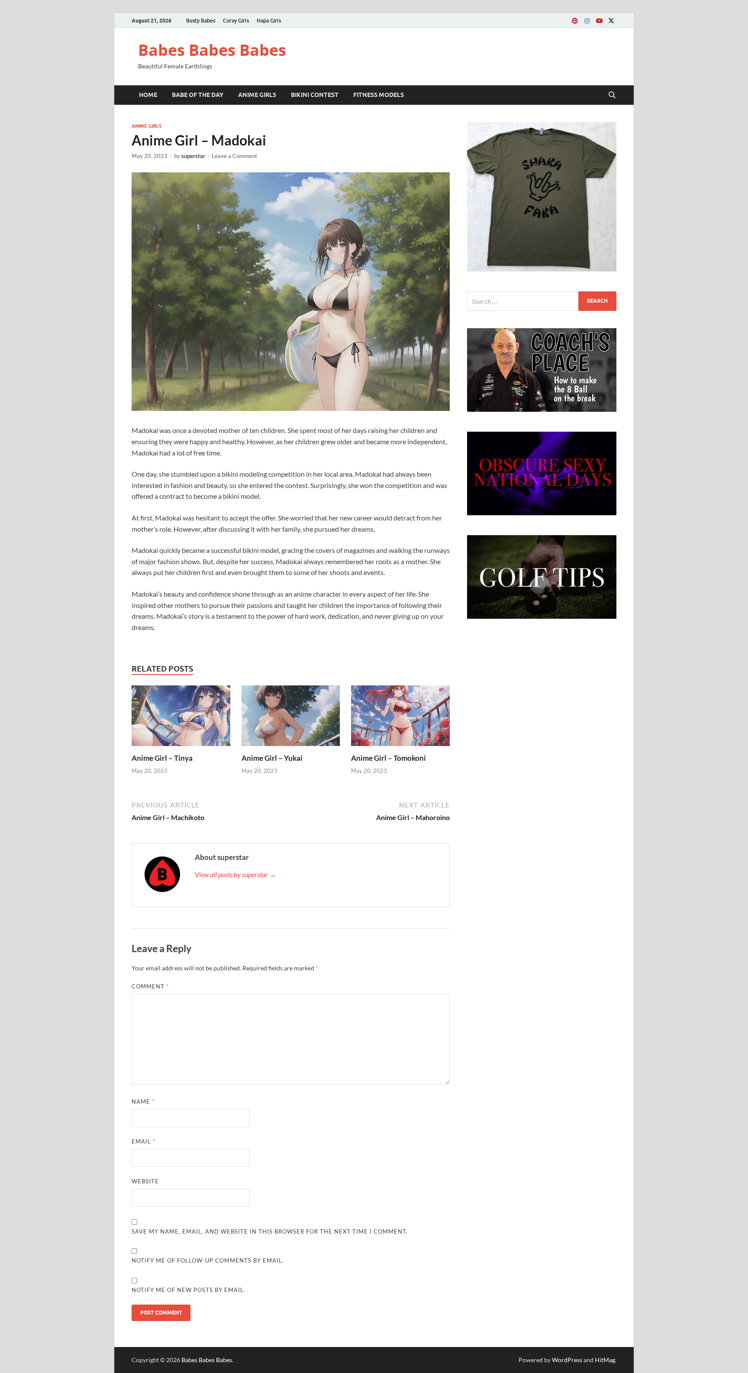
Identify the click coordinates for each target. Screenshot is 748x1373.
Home (148, 94)
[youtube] (599, 20)
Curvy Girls (236, 20)
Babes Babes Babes (212, 50)
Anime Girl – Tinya (162, 757)
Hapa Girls (269, 20)
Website (145, 1181)
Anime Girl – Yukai (272, 757)
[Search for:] (541, 301)
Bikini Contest (315, 94)
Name (143, 1101)
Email (143, 1141)
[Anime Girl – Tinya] (181, 718)
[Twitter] (611, 20)
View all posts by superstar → (235, 874)
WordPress (567, 1359)
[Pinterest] (575, 20)
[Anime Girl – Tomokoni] (400, 718)
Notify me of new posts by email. (188, 1289)
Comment (150, 986)
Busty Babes (200, 20)
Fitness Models (378, 94)
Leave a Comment (234, 155)
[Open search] (612, 95)
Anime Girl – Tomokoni (388, 757)
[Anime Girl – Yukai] (291, 718)
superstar (193, 155)
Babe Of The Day (197, 94)
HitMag (605, 1359)
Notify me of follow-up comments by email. (208, 1260)
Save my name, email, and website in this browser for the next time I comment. (270, 1231)
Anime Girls (257, 94)
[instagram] (587, 20)
